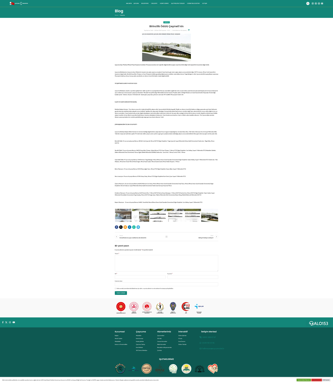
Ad (116, 273)
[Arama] (308, 3)
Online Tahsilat (182, 344)
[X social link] (316, 3)
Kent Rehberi (139, 347)
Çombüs (159, 350)
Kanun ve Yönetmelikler (121, 344)
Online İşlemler (182, 335)
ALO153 (321, 323)
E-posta (169, 273)
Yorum (117, 253)
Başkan (116, 335)
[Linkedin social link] (129, 227)
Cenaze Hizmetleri (162, 341)
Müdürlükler (118, 341)
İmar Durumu (181, 341)
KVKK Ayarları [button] (326, 380)
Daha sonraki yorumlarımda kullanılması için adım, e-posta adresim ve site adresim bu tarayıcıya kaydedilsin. (145, 288)
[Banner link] (121, 308)
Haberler (166, 22)
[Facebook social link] (312, 3)
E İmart (180, 338)
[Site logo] (19, 3)
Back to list (166, 236)
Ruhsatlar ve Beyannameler (164, 347)
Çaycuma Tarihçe (140, 344)
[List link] (209, 337)
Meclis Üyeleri (118, 338)
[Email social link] (125, 227)
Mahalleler (138, 335)
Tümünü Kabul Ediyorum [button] (304, 380)
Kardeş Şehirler (140, 341)
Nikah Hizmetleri (161, 344)
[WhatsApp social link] (134, 227)
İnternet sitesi (118, 281)
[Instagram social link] (319, 3)
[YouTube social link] (322, 3)
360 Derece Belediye (141, 350)
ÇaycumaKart (160, 335)
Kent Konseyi (139, 338)
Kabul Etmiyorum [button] (316, 380)
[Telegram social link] (138, 227)
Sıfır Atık (159, 338)
